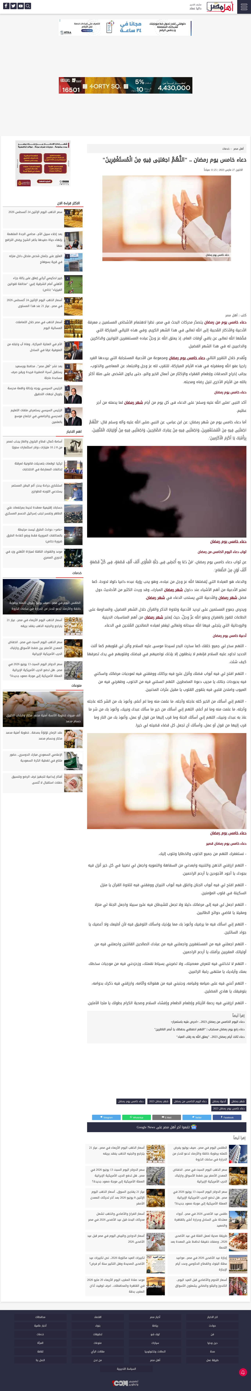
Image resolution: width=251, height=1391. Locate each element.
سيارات (155, 1343)
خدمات (40, 1334)
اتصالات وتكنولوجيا (155, 1351)
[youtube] (20, 6)
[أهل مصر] (220, 7)
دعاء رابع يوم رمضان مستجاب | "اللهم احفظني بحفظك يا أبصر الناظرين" (199, 1029)
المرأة (40, 1343)
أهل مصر (231, 315)
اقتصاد (97, 1317)
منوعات (98, 1343)
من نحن (98, 1360)
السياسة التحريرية (126, 1368)
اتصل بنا (40, 1360)
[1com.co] (125, 1383)
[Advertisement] (166, 284)
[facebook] (6, 6)
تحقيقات (97, 1334)
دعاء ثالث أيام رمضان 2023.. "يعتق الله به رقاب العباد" (210, 1037)
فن (212, 1334)
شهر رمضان (133, 402)
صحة (212, 1351)
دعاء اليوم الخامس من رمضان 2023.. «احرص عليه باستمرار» (208, 1022)
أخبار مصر (155, 1317)
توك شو (155, 1334)
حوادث (212, 1325)
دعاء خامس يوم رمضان (187, 357)
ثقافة (40, 1351)
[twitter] (13, 6)
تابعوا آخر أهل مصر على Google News (164, 1127)
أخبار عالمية (40, 1325)
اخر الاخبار (212, 1317)
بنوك (97, 1325)
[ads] (125, 28)
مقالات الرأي (98, 1351)
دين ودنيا (212, 1343)
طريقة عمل (212, 1360)
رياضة (155, 1325)
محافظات (40, 1317)
